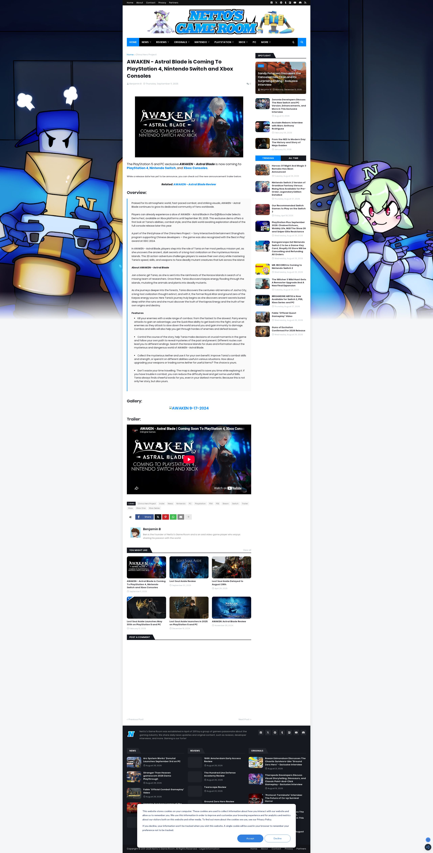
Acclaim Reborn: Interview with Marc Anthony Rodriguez (287, 125)
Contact (150, 2)
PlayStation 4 (137, 168)
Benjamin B (152, 529)
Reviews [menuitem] (161, 42)
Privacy (162, 2)
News (170, 503)
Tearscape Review (215, 787)
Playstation (200, 503)
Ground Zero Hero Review (219, 801)
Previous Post (136, 719)
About (139, 2)
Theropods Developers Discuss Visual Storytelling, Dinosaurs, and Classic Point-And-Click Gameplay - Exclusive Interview (285, 780)
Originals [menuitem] (180, 42)
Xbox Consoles (196, 168)
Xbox (130, 508)
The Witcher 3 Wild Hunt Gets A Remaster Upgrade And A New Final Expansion (289, 282)
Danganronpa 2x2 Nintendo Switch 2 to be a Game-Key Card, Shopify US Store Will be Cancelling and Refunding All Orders (289, 248)
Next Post (244, 719)
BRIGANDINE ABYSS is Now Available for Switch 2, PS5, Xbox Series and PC (287, 299)
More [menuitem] (264, 42)
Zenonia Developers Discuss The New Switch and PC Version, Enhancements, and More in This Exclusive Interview (289, 106)
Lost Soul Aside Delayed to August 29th (227, 583)
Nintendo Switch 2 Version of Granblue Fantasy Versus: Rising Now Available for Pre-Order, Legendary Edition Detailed (289, 188)
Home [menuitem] (133, 42)
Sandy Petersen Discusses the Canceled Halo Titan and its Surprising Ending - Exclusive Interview (279, 79)
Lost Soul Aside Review (182, 581)
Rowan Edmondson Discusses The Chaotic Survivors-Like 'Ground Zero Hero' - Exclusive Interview (285, 761)
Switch (235, 503)
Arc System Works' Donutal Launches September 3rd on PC (161, 760)
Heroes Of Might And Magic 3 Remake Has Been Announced (289, 168)
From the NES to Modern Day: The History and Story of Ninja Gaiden (289, 142)
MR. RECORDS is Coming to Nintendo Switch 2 (287, 267)
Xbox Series (154, 508)
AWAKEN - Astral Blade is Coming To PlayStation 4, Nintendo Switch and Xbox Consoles (146, 584)
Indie (161, 503)
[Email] (180, 517)
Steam (226, 503)
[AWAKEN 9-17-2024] (189, 408)
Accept (250, 838)
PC (190, 503)
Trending (268, 158)
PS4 (210, 503)
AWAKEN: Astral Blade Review (229, 621)
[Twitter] (158, 517)
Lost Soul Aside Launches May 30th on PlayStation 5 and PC (144, 623)
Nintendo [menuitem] (201, 42)
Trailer (245, 503)
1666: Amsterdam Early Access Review (222, 760)
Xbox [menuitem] (242, 42)
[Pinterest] (165, 517)
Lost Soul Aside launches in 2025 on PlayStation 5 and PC (188, 623)
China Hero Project (146, 54)
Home (130, 2)
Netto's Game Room (163, 848)
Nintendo (180, 503)
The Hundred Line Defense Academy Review (220, 774)
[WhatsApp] (173, 517)
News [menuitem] (145, 42)
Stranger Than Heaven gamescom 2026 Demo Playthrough (157, 775)
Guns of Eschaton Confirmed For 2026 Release (288, 329)
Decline (278, 838)
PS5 (217, 503)
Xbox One (140, 508)
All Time (293, 158)
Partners (173, 2)
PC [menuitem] (254, 42)
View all (247, 550)
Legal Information (209, 848)
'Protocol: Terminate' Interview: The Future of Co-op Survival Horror (283, 798)
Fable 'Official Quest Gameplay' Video (284, 315)
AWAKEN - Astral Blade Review (195, 184)
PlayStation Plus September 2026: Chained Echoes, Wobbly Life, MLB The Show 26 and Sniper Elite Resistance (289, 227)
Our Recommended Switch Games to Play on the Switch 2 (289, 208)
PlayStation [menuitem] (222, 42)
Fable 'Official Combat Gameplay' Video (163, 791)
